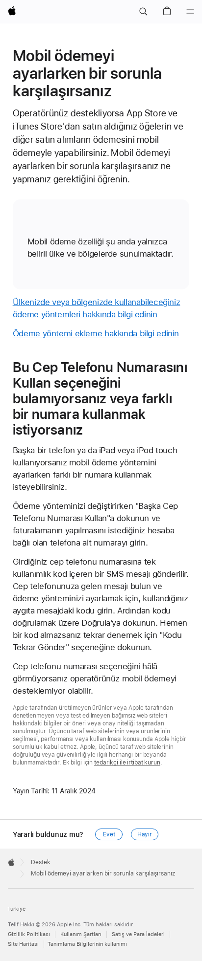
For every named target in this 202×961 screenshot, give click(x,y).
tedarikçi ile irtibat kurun (127, 762)
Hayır (144, 834)
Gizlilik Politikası (29, 934)
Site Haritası (23, 944)
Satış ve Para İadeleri (138, 934)
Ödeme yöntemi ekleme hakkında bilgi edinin (96, 333)
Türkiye (16, 909)
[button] (143, 11)
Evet (109, 834)
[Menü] (190, 11)
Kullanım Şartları (80, 934)
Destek (40, 862)
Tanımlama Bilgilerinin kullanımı (87, 944)
